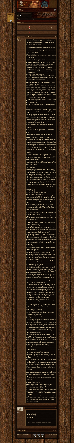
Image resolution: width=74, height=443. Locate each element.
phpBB (22, 434)
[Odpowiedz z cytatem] (55, 36)
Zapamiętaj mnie (18, 15)
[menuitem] (53, 4)
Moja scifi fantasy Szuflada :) (29, 36)
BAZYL (18, 411)
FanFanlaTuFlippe (55, 434)
